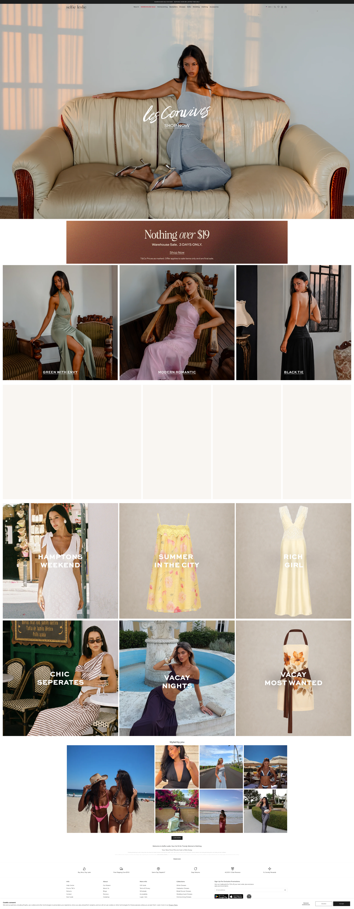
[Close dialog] (211, 424)
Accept (341, 904)
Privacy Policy (173, 905)
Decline (323, 904)
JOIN (159, 460)
